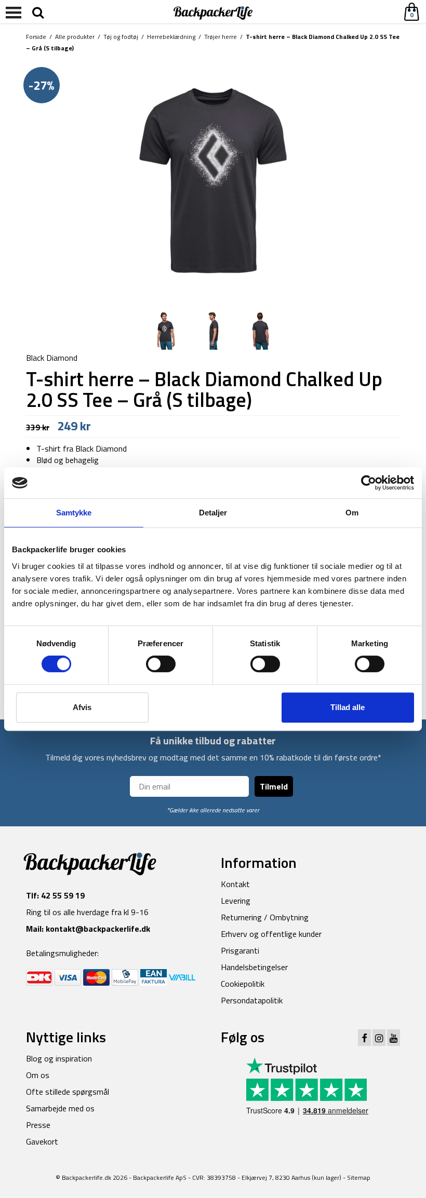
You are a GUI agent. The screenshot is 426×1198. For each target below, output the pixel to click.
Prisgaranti (240, 950)
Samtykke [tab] (74, 512)
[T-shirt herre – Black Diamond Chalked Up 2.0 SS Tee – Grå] (213, 179)
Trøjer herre (220, 37)
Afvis (82, 707)
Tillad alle (347, 707)
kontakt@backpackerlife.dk (98, 928)
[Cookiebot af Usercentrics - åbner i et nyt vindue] (368, 483)
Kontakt (235, 884)
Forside (36, 37)
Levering (235, 900)
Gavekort (42, 1141)
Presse (38, 1125)
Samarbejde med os (60, 1108)
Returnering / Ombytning (265, 917)
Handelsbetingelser (254, 967)
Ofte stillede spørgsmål (67, 1091)
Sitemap (358, 1177)
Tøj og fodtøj (120, 37)
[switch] (161, 664)
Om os (37, 1075)
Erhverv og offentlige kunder (271, 934)
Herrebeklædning (171, 37)
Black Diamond (51, 357)
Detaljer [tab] (213, 512)
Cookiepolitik (242, 983)
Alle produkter (75, 37)
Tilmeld (274, 786)
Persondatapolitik (252, 1000)
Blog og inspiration (59, 1058)
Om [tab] (351, 512)
